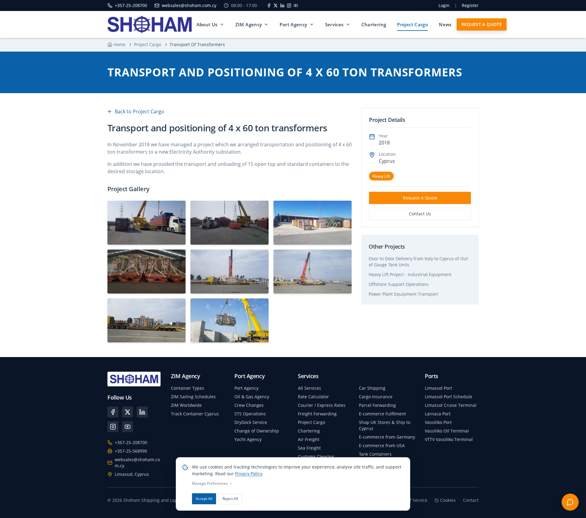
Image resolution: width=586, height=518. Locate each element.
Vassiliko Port (438, 422)
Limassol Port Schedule (448, 396)
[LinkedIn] (282, 5)
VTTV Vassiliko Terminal (449, 439)
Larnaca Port (437, 414)
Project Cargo (412, 24)
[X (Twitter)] (127, 412)
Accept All (204, 498)
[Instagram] (289, 5)
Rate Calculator (313, 396)
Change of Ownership (256, 431)
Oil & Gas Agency (251, 396)
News (445, 24)
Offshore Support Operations (399, 284)
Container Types (187, 388)
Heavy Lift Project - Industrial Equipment (410, 274)
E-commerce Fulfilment (382, 414)
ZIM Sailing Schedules (193, 396)
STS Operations (250, 414)
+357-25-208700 (131, 442)
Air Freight (308, 439)
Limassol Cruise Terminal (450, 405)
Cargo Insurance (375, 396)
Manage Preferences (210, 483)
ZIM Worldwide (186, 405)
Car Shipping (372, 388)
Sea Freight (309, 448)
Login (444, 5)
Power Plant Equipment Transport (403, 294)
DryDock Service (250, 422)
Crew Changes (249, 405)
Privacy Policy (248, 473)
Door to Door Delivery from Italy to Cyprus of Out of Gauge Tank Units (418, 262)
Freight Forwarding (317, 414)
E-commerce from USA (382, 445)
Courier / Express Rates (321, 405)
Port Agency (293, 24)
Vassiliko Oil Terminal (447, 431)
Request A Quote (481, 24)
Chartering (373, 24)
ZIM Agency (248, 24)
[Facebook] (269, 5)
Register (470, 5)
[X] (275, 5)
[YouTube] (296, 5)
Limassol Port (438, 388)
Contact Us (420, 214)
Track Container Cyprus (195, 414)
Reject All (230, 498)
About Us (207, 24)
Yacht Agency (248, 439)
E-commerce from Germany (387, 437)
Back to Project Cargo (139, 111)
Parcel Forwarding (377, 405)
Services (334, 24)
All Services (309, 388)
